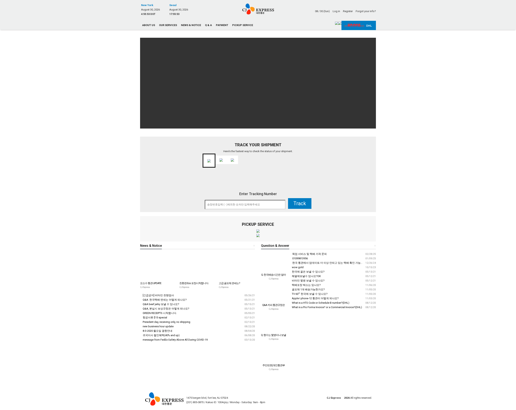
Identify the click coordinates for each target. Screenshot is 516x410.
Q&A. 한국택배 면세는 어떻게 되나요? (164, 299)
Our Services (168, 25)
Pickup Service (242, 25)
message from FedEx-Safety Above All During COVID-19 (175, 339)
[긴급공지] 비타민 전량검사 (158, 295)
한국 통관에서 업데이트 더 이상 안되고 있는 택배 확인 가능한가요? (331, 262)
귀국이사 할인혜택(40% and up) (161, 335)
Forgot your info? (366, 11)
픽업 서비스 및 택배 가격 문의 (309, 253)
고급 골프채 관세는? (229, 283)
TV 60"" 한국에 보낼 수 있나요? (309, 293)
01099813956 (300, 258)
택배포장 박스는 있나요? (306, 285)
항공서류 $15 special (154, 317)
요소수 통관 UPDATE (150, 283)
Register (348, 11)
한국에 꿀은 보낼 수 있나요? (308, 271)
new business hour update (158, 326)
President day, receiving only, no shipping (166, 321)
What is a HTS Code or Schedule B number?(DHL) (320, 302)
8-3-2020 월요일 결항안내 (157, 330)
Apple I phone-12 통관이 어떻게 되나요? (315, 298)
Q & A (208, 25)
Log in (336, 11)
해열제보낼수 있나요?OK (306, 276)
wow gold (297, 267)
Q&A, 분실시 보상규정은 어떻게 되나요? (165, 308)
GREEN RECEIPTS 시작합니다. (159, 313)
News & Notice (191, 25)
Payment (222, 25)
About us (148, 25)
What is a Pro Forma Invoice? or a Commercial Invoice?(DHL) (326, 307)
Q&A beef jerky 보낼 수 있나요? (160, 304)
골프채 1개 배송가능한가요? (308, 289)
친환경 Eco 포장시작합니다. (194, 283)
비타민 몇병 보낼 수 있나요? (308, 280)
